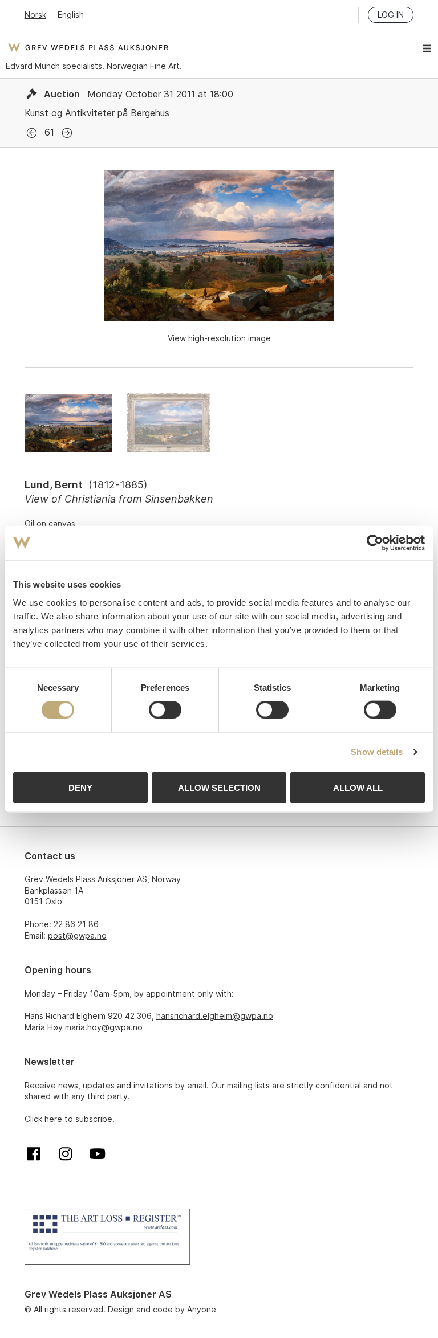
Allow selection (219, 787)
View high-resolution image (219, 338)
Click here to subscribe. (70, 1119)
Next (67, 133)
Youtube (97, 1154)
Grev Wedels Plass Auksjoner (88, 47)
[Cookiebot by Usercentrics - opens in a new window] (375, 543)
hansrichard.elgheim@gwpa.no (214, 1016)
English (71, 14)
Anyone (201, 1309)
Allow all (358, 787)
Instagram (65, 1154)
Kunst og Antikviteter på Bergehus (97, 113)
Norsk (35, 14)
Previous (32, 133)
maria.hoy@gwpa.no (104, 1027)
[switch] (165, 710)
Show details (377, 752)
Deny (80, 787)
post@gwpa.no (77, 935)
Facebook (34, 1154)
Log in (391, 14)
